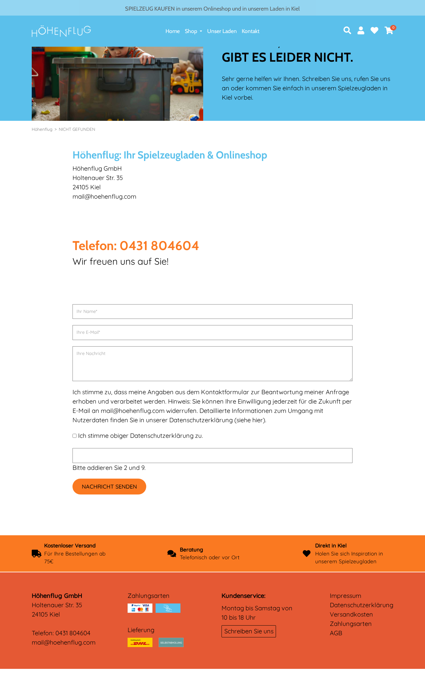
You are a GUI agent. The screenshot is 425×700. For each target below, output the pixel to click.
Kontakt (250, 31)
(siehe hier (248, 420)
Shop (191, 31)
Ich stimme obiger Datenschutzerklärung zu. (140, 435)
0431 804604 (73, 633)
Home (173, 31)
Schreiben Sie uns (248, 631)
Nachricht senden (109, 486)
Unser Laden (222, 31)
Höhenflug (42, 129)
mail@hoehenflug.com (64, 642)
